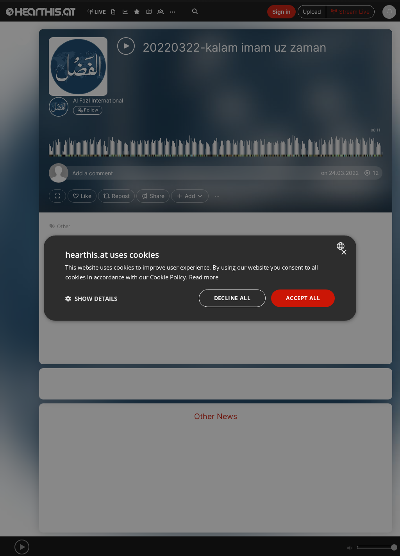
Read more (203, 277)
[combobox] (341, 246)
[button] (91, 298)
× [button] (343, 252)
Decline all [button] (232, 298)
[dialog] (200, 278)
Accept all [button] (303, 298)
